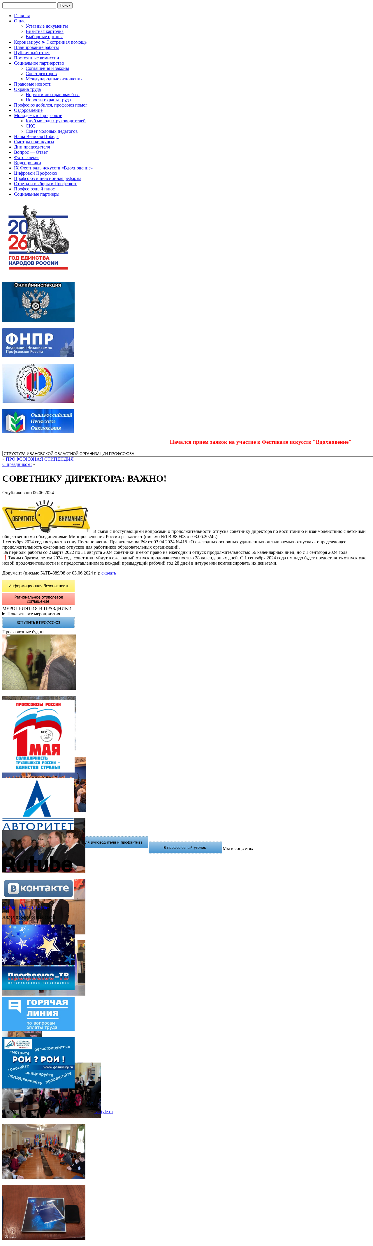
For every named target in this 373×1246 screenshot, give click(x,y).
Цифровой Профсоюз (35, 173)
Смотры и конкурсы (34, 141)
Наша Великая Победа (36, 136)
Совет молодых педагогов (52, 131)
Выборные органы (44, 36)
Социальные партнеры (36, 194)
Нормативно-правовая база (53, 94)
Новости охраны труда (48, 99)
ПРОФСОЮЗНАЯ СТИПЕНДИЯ (40, 459)
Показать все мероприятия (33, 613)
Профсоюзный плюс (34, 188)
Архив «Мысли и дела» (25, 907)
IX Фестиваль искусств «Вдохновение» (53, 167)
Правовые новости (33, 84)
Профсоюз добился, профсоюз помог (50, 104)
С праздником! (17, 464)
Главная (22, 15)
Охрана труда (27, 89)
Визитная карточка (45, 31)
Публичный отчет (32, 52)
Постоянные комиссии (36, 57)
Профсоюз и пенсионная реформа (47, 178)
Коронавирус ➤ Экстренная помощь (50, 42)
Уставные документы (47, 26)
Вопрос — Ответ (31, 152)
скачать (108, 572)
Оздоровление (28, 110)
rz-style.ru (103, 1111)
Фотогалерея (26, 157)
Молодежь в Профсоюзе (38, 115)
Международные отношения (54, 78)
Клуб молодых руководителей (56, 120)
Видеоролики (27, 162)
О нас (19, 20)
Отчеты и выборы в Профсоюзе (45, 183)
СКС (30, 125)
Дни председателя (32, 146)
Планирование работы (36, 47)
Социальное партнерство (39, 63)
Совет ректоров (41, 73)
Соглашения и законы (47, 68)
